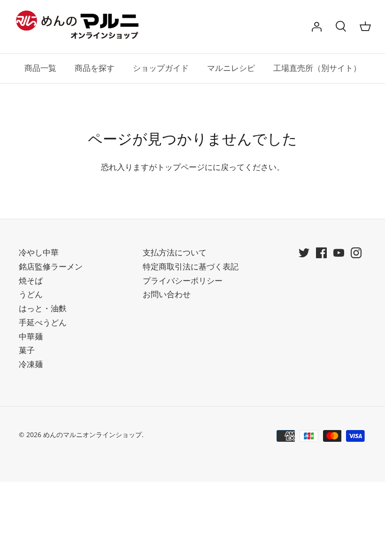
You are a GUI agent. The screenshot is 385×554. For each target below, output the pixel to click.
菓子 (27, 350)
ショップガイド (161, 68)
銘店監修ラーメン (51, 266)
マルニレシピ (231, 68)
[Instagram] (356, 252)
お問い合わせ (167, 294)
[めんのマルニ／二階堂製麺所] (80, 26)
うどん (31, 294)
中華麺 (31, 336)
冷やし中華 (39, 252)
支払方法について (175, 252)
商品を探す (95, 68)
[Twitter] (304, 252)
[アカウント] (316, 26)
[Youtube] (338, 252)
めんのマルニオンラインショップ (92, 434)
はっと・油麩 (43, 308)
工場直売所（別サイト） (317, 68)
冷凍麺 (31, 364)
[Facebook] (321, 252)
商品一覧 (40, 68)
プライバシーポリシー (183, 280)
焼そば (31, 280)
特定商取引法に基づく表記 (191, 266)
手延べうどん (43, 322)
